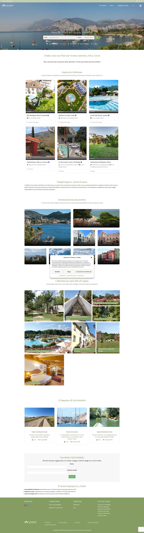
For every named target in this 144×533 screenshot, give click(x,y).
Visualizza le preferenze (83, 271)
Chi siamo (9, 1)
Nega (69, 271)
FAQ (74, 508)
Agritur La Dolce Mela (67, 115)
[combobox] (85, 37)
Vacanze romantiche (104, 513)
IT (132, 5)
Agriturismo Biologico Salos (100, 162)
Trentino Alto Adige (33, 122)
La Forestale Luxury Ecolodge (70, 162)
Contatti (77, 522)
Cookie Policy (62, 275)
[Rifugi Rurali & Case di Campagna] (106, 298)
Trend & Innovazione (72, 432)
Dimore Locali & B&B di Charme (69, 165)
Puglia (93, 171)
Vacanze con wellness (104, 505)
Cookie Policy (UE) (50, 525)
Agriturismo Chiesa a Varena (37, 162)
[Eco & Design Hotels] (44, 370)
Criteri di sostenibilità (55, 505)
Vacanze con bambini (104, 509)
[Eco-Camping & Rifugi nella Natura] (44, 306)
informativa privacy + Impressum (75, 275)
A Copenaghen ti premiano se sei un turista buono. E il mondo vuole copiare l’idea (72, 437)
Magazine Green (123, 5)
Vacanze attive (102, 515)
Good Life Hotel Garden (99, 115)
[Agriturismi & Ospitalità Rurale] (108, 338)
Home (4, 1)
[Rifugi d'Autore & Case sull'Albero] (106, 314)
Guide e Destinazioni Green (39, 432)
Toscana (30, 169)
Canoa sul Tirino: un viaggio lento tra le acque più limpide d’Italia (104, 436)
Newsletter (76, 505)
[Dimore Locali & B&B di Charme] (84, 338)
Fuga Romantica (53, 44)
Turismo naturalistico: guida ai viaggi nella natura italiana (39, 436)
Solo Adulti (73, 44)
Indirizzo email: (72, 470)
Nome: (72, 464)
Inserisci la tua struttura (56, 508)
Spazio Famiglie (84, 44)
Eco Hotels (102, 5)
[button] (91, 257)
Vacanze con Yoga (103, 511)
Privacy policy (63, 522)
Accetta (57, 271)
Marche (62, 171)
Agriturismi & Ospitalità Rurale (69, 118)
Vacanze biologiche (103, 507)
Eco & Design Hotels (34, 118)
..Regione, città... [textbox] (88, 37)
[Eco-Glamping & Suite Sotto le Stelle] (78, 306)
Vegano (95, 44)
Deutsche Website (93, 522)
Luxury (64, 44)
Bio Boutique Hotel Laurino (37, 115)
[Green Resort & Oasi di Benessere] (48, 338)
